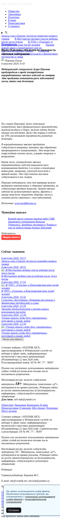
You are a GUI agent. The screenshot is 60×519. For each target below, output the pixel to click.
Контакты (33, 405)
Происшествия (9, 408)
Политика (52, 408)
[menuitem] (33, 11)
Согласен (13, 510)
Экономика (20, 405)
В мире (44, 405)
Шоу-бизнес (39, 408)
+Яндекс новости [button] (11, 237)
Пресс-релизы (9, 411)
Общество (7, 405)
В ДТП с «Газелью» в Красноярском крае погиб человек (26, 43)
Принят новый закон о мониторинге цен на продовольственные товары (27, 47)
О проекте (25, 408)
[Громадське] (30, 4)
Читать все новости (12, 339)
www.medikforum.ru (25, 203)
